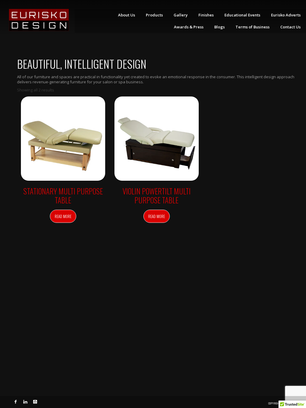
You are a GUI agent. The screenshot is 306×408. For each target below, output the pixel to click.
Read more (63, 216)
